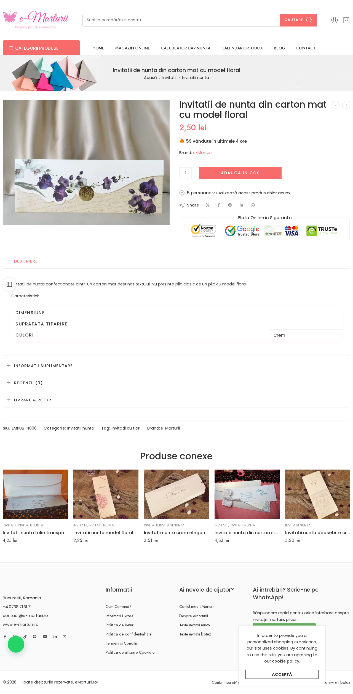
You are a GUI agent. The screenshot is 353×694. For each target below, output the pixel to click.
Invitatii (169, 77)
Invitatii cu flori (126, 428)
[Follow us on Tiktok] (25, 637)
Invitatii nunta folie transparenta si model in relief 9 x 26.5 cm (35, 532)
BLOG (279, 48)
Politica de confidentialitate (129, 634)
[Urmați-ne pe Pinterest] (35, 636)
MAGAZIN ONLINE (132, 48)
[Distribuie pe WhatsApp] (252, 205)
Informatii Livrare (119, 616)
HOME (98, 48)
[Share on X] (208, 205)
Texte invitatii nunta (194, 625)
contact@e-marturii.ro (25, 615)
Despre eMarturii (193, 616)
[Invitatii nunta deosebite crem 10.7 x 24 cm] (317, 494)
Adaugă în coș (240, 173)
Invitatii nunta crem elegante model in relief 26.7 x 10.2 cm (176, 532)
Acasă (150, 77)
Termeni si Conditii (121, 643)
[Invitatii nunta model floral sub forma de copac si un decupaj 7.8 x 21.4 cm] (105, 494)
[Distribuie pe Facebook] (219, 205)
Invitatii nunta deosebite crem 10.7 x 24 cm (317, 532)
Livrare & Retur (32, 400)
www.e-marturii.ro (21, 624)
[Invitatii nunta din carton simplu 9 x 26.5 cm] (247, 494)
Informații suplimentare (43, 366)
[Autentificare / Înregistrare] (334, 20)
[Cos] (346, 20)
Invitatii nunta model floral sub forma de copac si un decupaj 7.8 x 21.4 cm (105, 532)
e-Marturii (202, 152)
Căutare (293, 19)
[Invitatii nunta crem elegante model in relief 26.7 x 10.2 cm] (176, 494)
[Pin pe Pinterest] (230, 205)
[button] (16, 644)
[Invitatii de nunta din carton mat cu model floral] (86, 162)
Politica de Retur (119, 625)
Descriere (26, 261)
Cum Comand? (119, 606)
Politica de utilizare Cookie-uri (131, 652)
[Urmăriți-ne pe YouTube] (44, 636)
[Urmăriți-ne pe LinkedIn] (55, 636)
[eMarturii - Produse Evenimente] (36, 20)
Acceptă (282, 674)
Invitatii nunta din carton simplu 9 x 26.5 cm (247, 532)
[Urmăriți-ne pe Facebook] (5, 636)
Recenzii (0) (28, 383)
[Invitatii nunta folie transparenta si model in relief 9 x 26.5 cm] (35, 494)
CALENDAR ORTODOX (242, 48)
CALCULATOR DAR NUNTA (185, 48)
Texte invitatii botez (195, 634)
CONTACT (305, 48)
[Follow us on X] (65, 637)
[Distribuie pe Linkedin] (241, 205)
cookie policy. (286, 661)
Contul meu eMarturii (196, 606)
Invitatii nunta (195, 77)
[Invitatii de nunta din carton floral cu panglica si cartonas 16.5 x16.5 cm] (335, 105)
